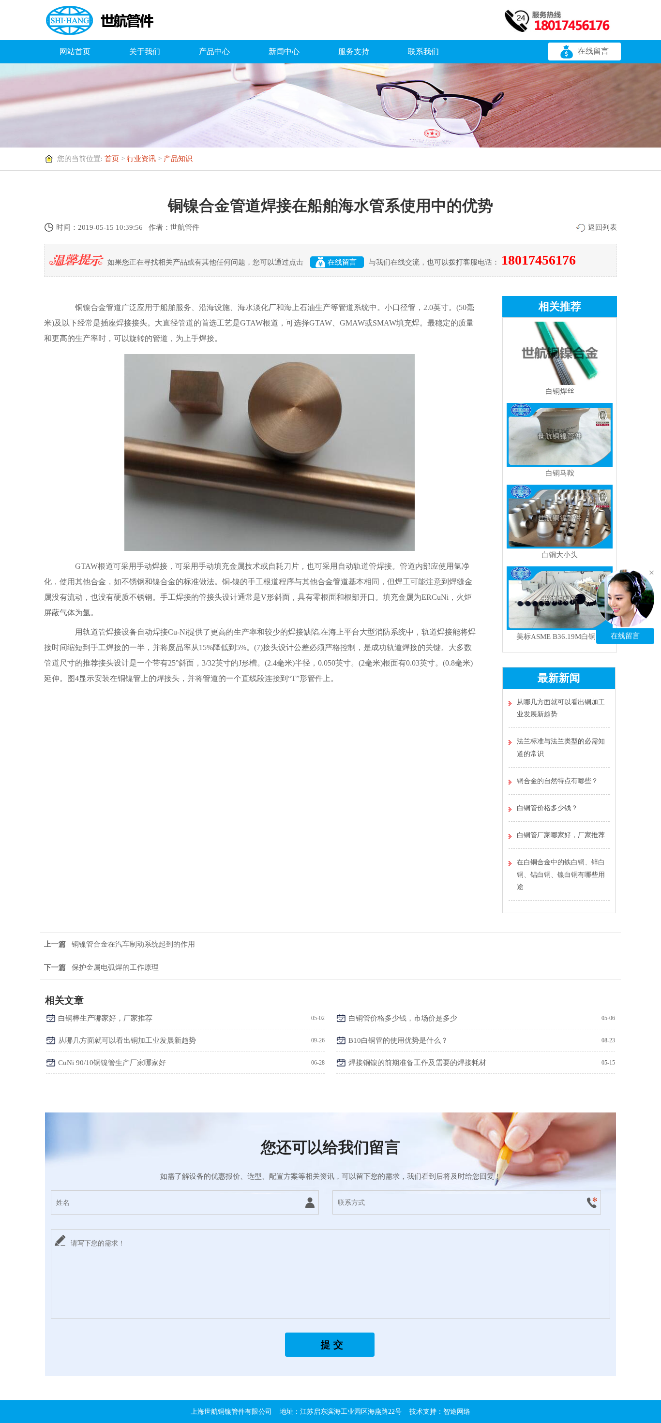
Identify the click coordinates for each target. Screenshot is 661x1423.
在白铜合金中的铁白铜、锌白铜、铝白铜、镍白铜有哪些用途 (561, 874)
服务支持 (353, 51)
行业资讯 (141, 159)
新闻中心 (284, 51)
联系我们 (423, 51)
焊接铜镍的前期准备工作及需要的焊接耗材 (417, 1063)
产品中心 (214, 51)
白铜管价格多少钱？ (547, 808)
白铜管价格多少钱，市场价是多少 (402, 1018)
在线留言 (593, 51)
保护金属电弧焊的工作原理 (101, 967)
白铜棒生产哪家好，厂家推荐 (105, 1018)
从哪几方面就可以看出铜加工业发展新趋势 (561, 708)
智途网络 (456, 1411)
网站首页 (75, 51)
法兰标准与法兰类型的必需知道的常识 (561, 747)
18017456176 (538, 259)
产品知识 (178, 159)
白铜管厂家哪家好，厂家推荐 (561, 835)
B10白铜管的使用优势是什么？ (398, 1040)
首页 (112, 159)
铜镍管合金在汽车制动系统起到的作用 (119, 944)
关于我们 (144, 51)
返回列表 (602, 227)
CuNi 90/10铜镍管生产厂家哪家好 (112, 1063)
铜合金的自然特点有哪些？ (557, 781)
